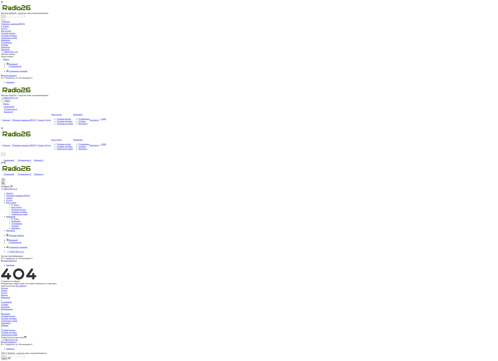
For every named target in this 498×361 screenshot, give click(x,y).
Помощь (4, 325)
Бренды (4, 295)
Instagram (10, 82)
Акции (4, 290)
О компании (6, 302)
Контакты (5, 307)
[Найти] (3, 18)
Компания (15, 221)
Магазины (5, 314)
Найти (4, 359)
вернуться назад (8, 286)
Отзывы (4, 304)
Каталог (4, 288)
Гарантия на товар (9, 321)
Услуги (4, 293)
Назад (16, 205)
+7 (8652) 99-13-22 (10, 52)
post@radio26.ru (10, 75)
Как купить (16, 207)
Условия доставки (9, 318)
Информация (7, 309)
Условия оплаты (8, 316)
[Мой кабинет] (2, 157)
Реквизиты (6, 323)
